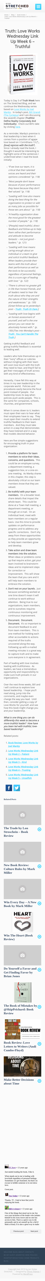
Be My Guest (9, 1255)
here (17, 126)
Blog (15, 1252)
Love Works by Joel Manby (19, 111)
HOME (27, 1258)
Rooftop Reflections (14, 1258)
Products (34, 1258)
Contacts (29, 1252)
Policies (34, 1255)
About (21, 1252)
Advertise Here (23, 1255)
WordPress (28, 1274)
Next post (34, 1231)
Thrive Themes (33, 1271)
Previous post (19, 1231)
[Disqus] (22, 1127)
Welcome (8, 1252)
